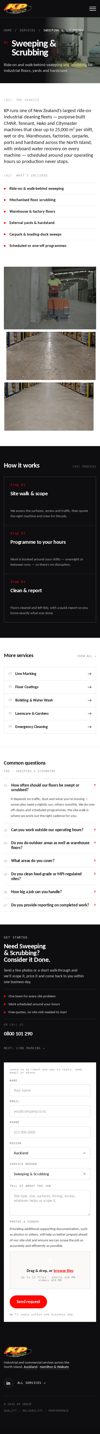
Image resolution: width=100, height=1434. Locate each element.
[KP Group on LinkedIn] (8, 1383)
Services (28, 30)
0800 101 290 (18, 1033)
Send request (28, 1301)
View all (86, 656)
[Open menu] (92, 8)
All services (31, 1383)
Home (8, 30)
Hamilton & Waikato (54, 1367)
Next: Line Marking (24, 1048)
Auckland (30, 1367)
